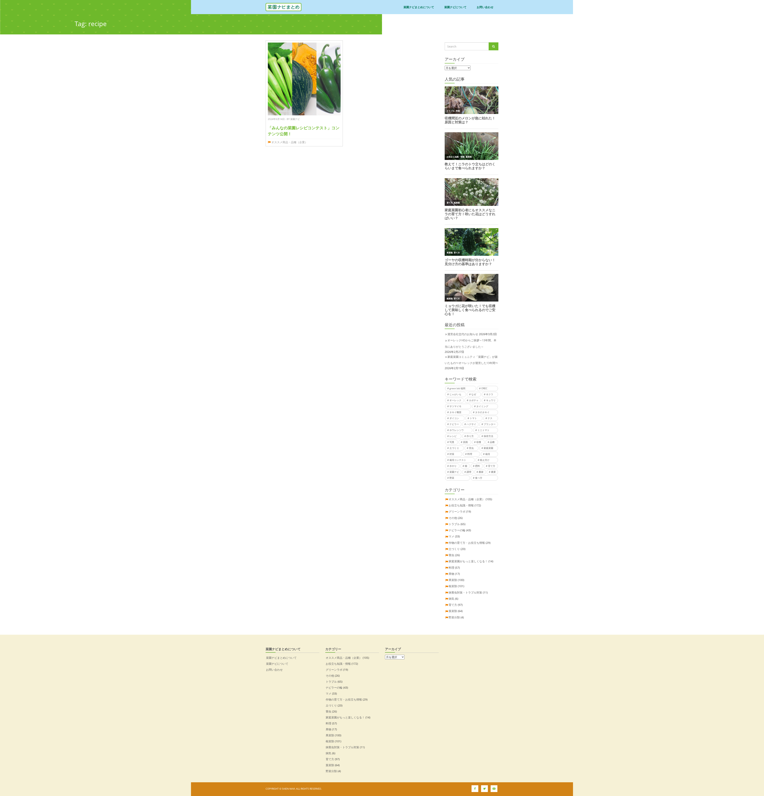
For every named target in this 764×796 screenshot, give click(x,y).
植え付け (484, 460)
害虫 (471, 448)
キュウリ (491, 400)
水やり (453, 466)
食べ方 (478, 478)
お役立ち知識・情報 (461, 505)
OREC (484, 388)
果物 (451, 574)
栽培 (487, 454)
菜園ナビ (454, 472)
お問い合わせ (485, 7)
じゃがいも (455, 394)
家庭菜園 (488, 448)
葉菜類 (453, 611)
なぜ (473, 394)
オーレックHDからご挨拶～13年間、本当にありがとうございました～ (470, 343)
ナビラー (454, 424)
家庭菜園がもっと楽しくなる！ (468, 561)
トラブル (454, 524)
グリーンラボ (457, 511)
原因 (465, 442)
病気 (451, 598)
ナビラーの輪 (457, 530)
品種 (492, 442)
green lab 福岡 (457, 388)
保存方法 (488, 436)
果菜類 (453, 580)
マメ (451, 536)
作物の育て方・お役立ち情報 (467, 543)
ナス (490, 418)
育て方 (491, 466)
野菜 (451, 478)
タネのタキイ (482, 412)
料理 (469, 454)
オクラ (489, 394)
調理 (469, 472)
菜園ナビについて (455, 7)
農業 (493, 472)
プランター (490, 424)
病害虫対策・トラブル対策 (465, 592)
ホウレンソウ (456, 430)
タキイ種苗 (455, 412)
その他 (453, 518)
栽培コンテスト (457, 460)
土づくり (454, 448)
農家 (481, 472)
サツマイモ (455, 406)
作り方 (470, 436)
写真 (451, 442)
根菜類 (453, 586)
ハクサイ (471, 424)
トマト (473, 418)
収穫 (478, 442)
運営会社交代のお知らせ (462, 334)
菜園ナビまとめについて (418, 7)
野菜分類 (454, 617)
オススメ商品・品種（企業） (289, 142)
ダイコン (454, 418)
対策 (451, 454)
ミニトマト (483, 430)
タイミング (482, 406)
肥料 (477, 466)
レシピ (453, 436)
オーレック (455, 400)
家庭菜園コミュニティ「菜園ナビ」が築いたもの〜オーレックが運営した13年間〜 (471, 360)
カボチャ (473, 400)
